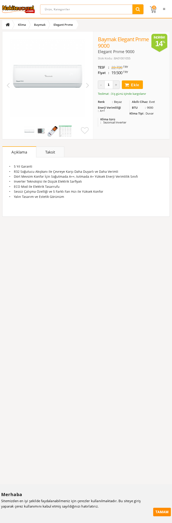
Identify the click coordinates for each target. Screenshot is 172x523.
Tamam (162, 512)
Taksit (50, 152)
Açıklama (19, 152)
